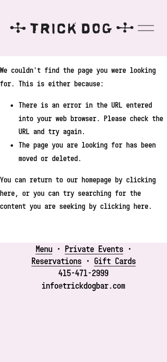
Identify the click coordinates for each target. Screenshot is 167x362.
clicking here (124, 206)
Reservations (57, 260)
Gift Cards (115, 260)
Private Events (94, 248)
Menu (44, 248)
